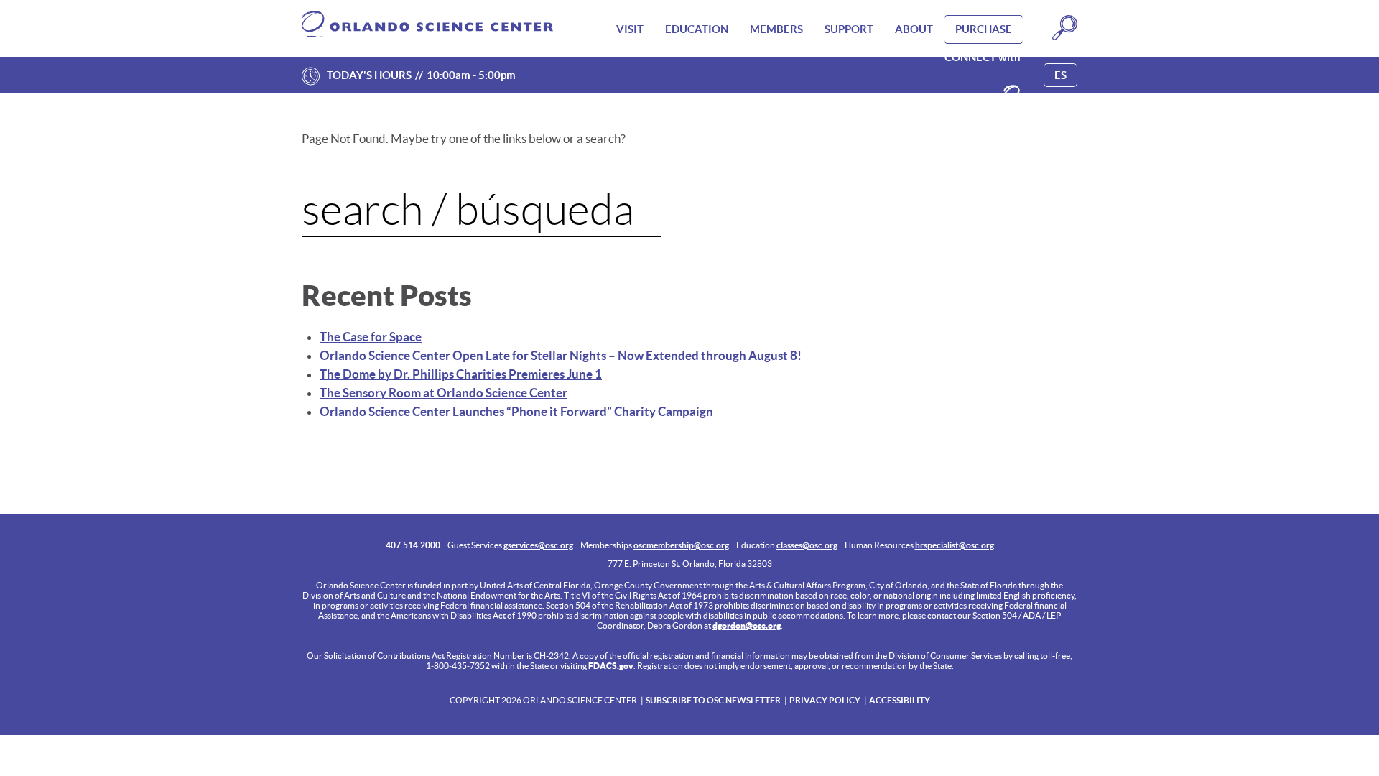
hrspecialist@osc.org (954, 545)
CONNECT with (982, 57)
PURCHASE (983, 29)
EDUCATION (696, 29)
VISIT (630, 29)
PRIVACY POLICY (824, 700)
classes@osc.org (806, 545)
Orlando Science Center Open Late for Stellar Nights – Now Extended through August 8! (561, 355)
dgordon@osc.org (746, 625)
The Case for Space (371, 336)
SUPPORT (849, 29)
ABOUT (914, 29)
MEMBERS (776, 29)
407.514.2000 (413, 545)
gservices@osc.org (538, 545)
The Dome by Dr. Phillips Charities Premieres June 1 (461, 374)
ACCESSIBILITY (899, 700)
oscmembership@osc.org (681, 545)
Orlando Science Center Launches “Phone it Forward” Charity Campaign (516, 411)
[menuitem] (629, 29)
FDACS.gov (610, 665)
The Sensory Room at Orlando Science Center (443, 392)
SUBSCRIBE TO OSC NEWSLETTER (713, 700)
